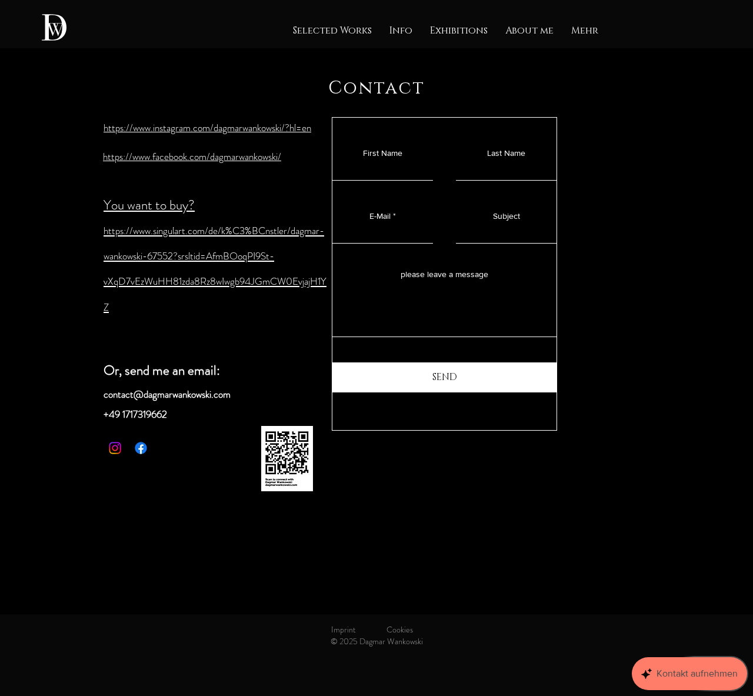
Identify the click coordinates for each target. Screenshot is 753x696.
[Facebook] (141, 448)
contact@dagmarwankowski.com (167, 394)
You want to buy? (149, 205)
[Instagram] (115, 448)
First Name (382, 153)
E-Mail (380, 216)
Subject (506, 216)
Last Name (506, 153)
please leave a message (444, 274)
